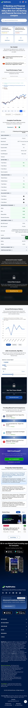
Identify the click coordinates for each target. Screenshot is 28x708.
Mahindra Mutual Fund (6, 668)
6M (8, 111)
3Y (18, 111)
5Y (21, 111)
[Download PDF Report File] (15, 127)
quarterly (14, 344)
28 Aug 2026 (17, 114)
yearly (20, 344)
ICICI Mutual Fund (14, 665)
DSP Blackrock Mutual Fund (11, 673)
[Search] (20, 2)
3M (5, 111)
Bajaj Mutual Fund (5, 666)
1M (2, 111)
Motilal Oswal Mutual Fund (17, 668)
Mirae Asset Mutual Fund (6, 669)
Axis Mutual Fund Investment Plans (8, 674)
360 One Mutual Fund (14, 666)
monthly (8, 344)
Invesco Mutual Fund (18, 672)
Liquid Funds (3, 685)
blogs (18, 512)
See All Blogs (13, 537)
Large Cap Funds (11, 683)
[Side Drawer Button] (26, 2)
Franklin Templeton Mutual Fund (8, 675)
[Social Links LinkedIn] (6, 593)
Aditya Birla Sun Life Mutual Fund (8, 670)
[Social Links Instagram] (16, 593)
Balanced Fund (10, 685)
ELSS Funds (18, 683)
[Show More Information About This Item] (10, 135)
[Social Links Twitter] (10, 593)
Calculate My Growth (14, 397)
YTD (12, 111)
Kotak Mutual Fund (5, 678)
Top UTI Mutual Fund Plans (6, 677)
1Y (15, 111)
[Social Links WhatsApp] (20, 593)
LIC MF (2, 673)
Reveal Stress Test (14, 291)
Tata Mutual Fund (17, 677)
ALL (24, 111)
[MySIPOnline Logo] (6, 2)
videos (23, 512)
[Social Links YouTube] (13, 593)
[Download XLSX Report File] (19, 127)
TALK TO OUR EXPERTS (14, 459)
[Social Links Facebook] (3, 593)
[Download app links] (9, 551)
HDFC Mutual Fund (17, 669)
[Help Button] (25, 701)
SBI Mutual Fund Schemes (15, 678)
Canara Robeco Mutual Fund (7, 672)
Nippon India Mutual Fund (6, 679)
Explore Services (8, 606)
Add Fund (7, 40)
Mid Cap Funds (4, 686)
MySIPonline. (13, 690)
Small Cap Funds (17, 685)
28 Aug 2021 (8, 114)
